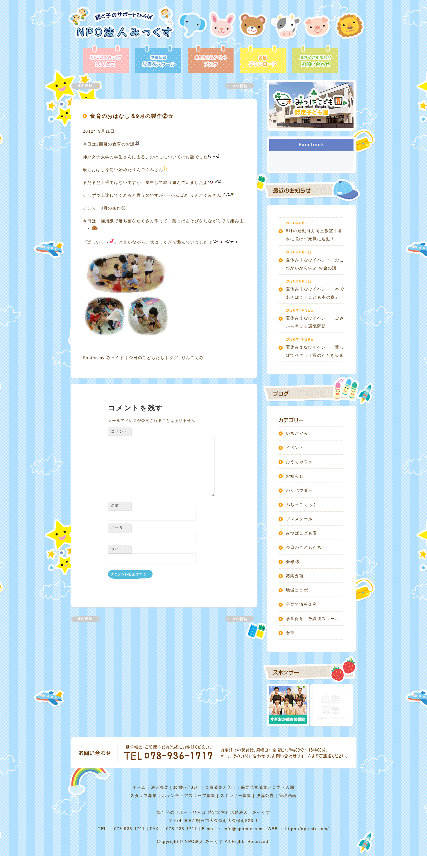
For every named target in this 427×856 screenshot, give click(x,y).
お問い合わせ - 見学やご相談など (315, 59)
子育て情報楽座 (301, 604)
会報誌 (292, 561)
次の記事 (236, 86)
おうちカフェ (299, 461)
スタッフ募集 (143, 795)
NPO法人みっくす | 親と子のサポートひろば (121, 25)
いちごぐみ (297, 433)
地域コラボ (297, 590)
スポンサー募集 (236, 795)
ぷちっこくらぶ (301, 504)
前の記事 (89, 86)
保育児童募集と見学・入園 (268, 787)
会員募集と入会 (220, 787)
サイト (117, 549)
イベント (295, 447)
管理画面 (288, 795)
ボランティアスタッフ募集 (189, 795)
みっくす (115, 357)
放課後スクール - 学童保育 (158, 59)
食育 (290, 633)
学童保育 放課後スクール (313, 618)
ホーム (139, 787)
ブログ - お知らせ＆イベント (210, 59)
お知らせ (295, 476)
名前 (115, 505)
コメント (119, 431)
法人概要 (160, 787)
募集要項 (295, 575)
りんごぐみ (193, 357)
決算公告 (265, 795)
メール (117, 527)
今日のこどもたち (147, 357)
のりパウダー (299, 490)
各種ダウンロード (263, 59)
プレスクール (299, 518)
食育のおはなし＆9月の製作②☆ (132, 116)
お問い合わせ (186, 787)
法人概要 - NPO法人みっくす (106, 59)
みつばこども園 (301, 533)
